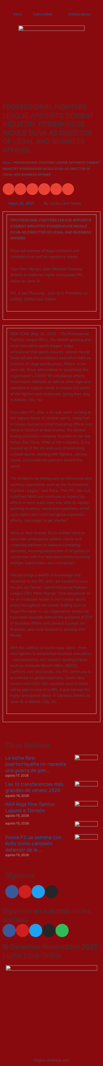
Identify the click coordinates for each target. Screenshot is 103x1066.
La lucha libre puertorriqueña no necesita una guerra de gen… (35, 764)
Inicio (17, 14)
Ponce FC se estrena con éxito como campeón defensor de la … (33, 844)
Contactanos (79, 14)
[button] (9, 189)
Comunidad (42, 14)
